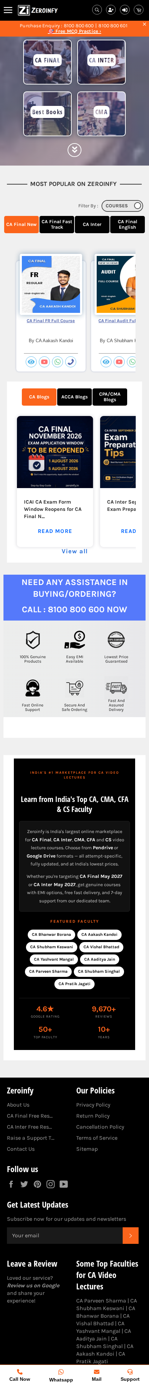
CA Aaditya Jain (99, 959)
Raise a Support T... (30, 1138)
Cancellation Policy (100, 1126)
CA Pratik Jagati (74, 983)
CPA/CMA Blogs (110, 397)
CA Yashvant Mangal (54, 959)
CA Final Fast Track (57, 224)
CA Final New (21, 224)
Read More (55, 531)
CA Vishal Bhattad (101, 946)
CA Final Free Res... (30, 1115)
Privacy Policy (93, 1104)
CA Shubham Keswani (51, 946)
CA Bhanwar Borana (51, 934)
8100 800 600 (79, 26)
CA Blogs (39, 397)
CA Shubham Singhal (99, 971)
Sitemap (87, 1149)
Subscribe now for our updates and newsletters (66, 1219)
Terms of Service (96, 1138)
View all (75, 551)
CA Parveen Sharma (48, 971)
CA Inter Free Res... (29, 1126)
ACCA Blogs (74, 397)
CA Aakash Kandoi (99, 934)
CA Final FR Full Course (51, 320)
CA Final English (127, 224)
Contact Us (21, 1149)
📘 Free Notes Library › (74, 31)
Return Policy (92, 1115)
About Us (18, 1104)
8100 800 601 (112, 26)
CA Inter (92, 224)
